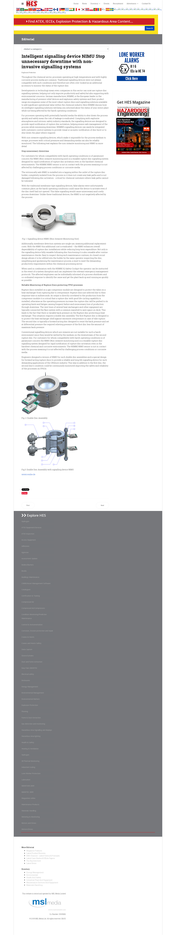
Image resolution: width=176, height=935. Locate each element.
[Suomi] (55, 9)
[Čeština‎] (43, 9)
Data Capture (27, 649)
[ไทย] (35, 12)
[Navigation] (23, 3)
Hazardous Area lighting (31, 736)
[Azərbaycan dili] (56, 12)
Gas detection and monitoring (33, 724)
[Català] (116, 9)
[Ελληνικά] (67, 9)
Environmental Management (33, 693)
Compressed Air (28, 602)
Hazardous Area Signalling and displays (37, 730)
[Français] (59, 9)
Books (24, 571)
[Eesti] (18, 12)
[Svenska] (112, 9)
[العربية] (22, 9)
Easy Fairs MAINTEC (29, 668)
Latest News (31, 863)
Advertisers (131, 3)
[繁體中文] (34, 9)
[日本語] (79, 9)
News (84, 3)
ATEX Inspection (28, 534)
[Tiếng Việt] (156, 9)
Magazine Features (34, 851)
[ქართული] (60, 12)
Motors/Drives (27, 829)
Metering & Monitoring (31, 817)
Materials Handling (29, 811)
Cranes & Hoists (28, 637)
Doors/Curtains (28, 655)
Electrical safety (28, 674)
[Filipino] (120, 9)
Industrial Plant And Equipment (39, 880)
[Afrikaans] (43, 12)
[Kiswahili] (47, 12)
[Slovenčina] (143, 9)
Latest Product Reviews (35, 853)
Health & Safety (28, 742)
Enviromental (32, 875)
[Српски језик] (139, 9)
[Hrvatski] (39, 9)
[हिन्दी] (71, 9)
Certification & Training (31, 596)
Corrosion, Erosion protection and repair (37, 631)
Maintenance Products (30, 804)
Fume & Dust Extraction (31, 717)
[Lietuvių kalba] (135, 9)
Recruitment (118, 3)
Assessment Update (29, 558)
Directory (94, 3)
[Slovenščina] (147, 9)
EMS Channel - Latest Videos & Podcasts (43, 856)
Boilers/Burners (28, 565)
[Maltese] (30, 12)
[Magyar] (26, 12)
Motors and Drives (29, 823)
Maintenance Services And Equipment (42, 882)
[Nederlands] (51, 9)
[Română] (100, 9)
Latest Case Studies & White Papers (40, 858)
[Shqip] (160, 9)
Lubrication (26, 780)
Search (149, 28)
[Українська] (151, 9)
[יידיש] (52, 12)
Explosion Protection (29, 72)
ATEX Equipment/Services (31, 527)
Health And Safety (33, 877)
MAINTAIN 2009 (28, 786)
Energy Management (30, 686)
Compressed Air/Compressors (33, 608)
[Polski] (91, 9)
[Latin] (64, 12)
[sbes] (132, 66)
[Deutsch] (63, 9)
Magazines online (28, 798)
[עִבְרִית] (124, 9)
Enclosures (26, 680)
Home (76, 3)
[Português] (96, 9)
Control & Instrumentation (32, 624)
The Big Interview (33, 861)
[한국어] (83, 9)
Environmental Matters (31, 699)
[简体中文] (30, 9)
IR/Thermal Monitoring (30, 761)
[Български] (26, 9)
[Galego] (22, 12)
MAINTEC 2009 (27, 792)
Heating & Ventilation (30, 748)
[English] (18, 9)
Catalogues (26, 589)
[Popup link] (154, 3)
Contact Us (146, 3)
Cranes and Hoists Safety (31, 643)
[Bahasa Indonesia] (128, 9)
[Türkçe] (39, 12)
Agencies (25, 552)
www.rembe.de (28, 474)
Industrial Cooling (28, 767)
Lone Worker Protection (31, 773)
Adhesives (25, 546)
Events (106, 3)
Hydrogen (25, 521)
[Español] (108, 9)
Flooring (25, 711)
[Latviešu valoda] (132, 9)
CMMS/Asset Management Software (36, 583)
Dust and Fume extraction (32, 662)
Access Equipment (29, 540)
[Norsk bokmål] (87, 9)
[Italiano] (75, 9)
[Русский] (104, 9)
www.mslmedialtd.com (57, 910)
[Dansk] (47, 9)
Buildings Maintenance (30, 577)
